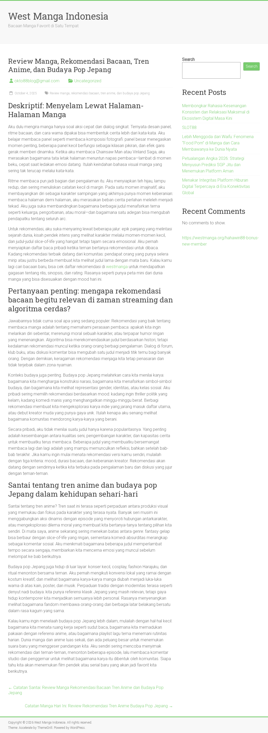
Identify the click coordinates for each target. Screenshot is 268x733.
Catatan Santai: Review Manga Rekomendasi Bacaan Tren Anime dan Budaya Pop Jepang (86, 690)
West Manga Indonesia (58, 16)
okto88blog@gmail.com (36, 80)
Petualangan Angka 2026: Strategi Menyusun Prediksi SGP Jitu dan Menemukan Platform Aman (213, 164)
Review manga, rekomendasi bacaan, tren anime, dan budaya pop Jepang (100, 93)
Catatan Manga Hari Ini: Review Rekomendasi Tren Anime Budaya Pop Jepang (99, 705)
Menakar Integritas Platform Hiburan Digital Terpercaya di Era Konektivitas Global (216, 186)
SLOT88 (189, 127)
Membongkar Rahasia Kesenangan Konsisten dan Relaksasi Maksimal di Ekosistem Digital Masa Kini (215, 112)
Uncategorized (87, 80)
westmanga (117, 266)
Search (188, 59)
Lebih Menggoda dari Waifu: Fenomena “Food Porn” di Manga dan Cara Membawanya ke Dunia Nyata (218, 143)
